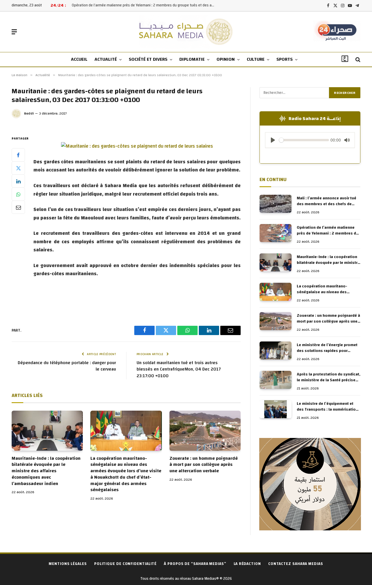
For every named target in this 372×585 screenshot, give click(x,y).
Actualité (105, 59)
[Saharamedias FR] (186, 31)
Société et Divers (148, 59)
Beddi (29, 113)
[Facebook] (18, 155)
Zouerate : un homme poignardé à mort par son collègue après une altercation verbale (203, 464)
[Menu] (14, 31)
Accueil (79, 59)
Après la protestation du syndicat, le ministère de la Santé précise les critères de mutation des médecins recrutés (328, 377)
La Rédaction (247, 563)
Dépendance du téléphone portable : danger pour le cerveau (67, 366)
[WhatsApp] (18, 194)
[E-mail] (18, 207)
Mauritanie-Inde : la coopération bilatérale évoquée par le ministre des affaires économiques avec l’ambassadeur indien (46, 471)
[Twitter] (18, 168)
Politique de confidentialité (125, 563)
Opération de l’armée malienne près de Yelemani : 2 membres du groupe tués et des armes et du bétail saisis (144, 5)
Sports (284, 59)
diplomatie (192, 59)
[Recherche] (357, 59)
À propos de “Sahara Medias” (195, 563)
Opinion (226, 59)
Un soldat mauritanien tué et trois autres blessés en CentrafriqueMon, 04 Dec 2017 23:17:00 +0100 (179, 369)
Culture (255, 59)
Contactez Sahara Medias (295, 563)
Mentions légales (68, 563)
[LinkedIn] (18, 181)
